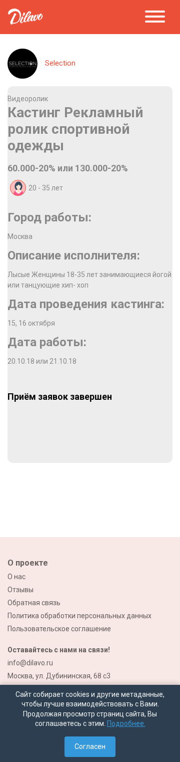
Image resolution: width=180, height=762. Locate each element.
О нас (17, 577)
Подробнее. (126, 723)
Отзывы (21, 590)
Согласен (90, 746)
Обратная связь (34, 603)
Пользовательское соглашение (59, 629)
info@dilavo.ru (30, 663)
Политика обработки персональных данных (80, 616)
